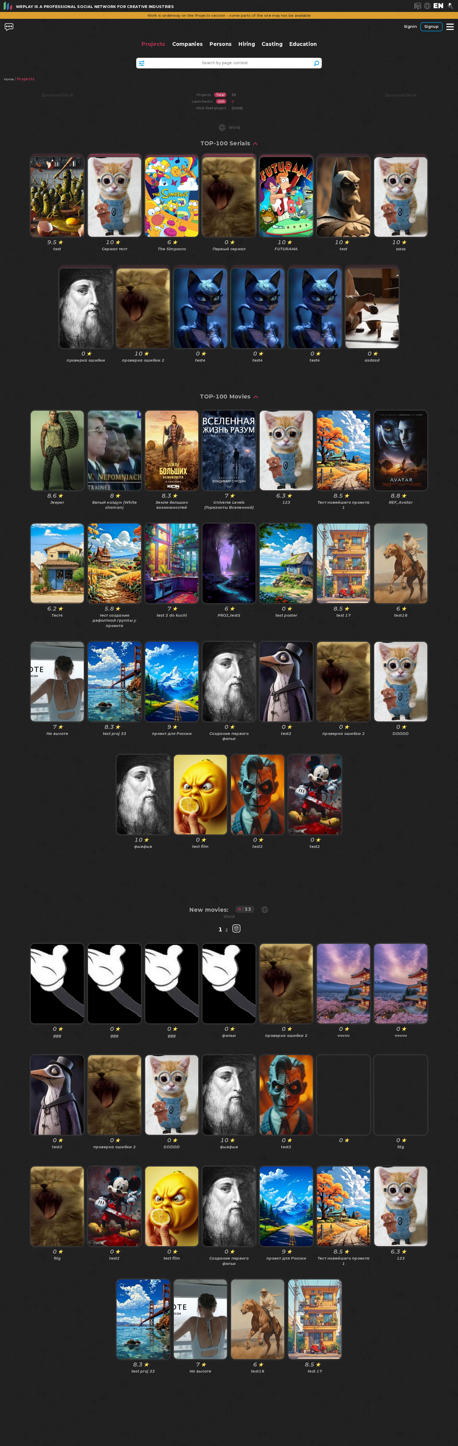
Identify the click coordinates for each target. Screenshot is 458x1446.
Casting (272, 44)
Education (303, 44)
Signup (431, 26)
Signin (410, 26)
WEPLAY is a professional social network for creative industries (95, 6)
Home (9, 79)
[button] (438, 6)
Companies (187, 44)
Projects (153, 44)
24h (221, 101)
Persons (220, 44)
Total (220, 95)
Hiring (246, 44)
